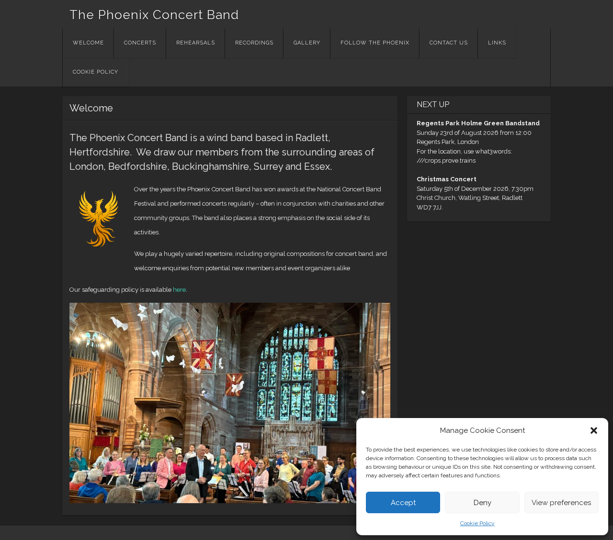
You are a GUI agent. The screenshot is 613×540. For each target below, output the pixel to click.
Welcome (88, 43)
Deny (482, 502)
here (179, 289)
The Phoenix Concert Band (154, 15)
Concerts (140, 43)
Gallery (307, 43)
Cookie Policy (477, 523)
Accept (403, 502)
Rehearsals (195, 43)
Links (497, 43)
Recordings (254, 43)
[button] (594, 430)
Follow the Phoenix (375, 43)
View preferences (561, 502)
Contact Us (449, 43)
